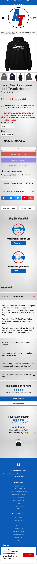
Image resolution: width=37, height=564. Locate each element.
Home (2, 32)
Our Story (18, 517)
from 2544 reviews (17, 422)
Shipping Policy (18, 531)
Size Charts (18, 523)
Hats (18, 503)
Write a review (18, 398)
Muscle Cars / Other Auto (18, 489)
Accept (28, 555)
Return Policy (18, 528)
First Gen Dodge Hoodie (13, 32)
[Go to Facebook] (4, 198)
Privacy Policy (18, 537)
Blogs (18, 540)
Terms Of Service (18, 534)
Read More (18, 243)
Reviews (18, 526)
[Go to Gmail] (31, 198)
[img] (18, 420)
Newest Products (18, 509)
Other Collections (18, 500)
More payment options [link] (18, 165)
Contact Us (18, 520)
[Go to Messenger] (11, 198)
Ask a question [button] (18, 404)
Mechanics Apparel (18, 494)
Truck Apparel (18, 486)
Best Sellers (18, 506)
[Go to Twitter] (18, 198)
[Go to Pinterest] (25, 198)
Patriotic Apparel (18, 497)
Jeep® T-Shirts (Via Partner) (18, 492)
